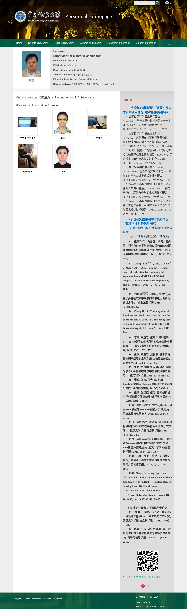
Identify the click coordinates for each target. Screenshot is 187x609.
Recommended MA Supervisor (143, 576)
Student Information (146, 43)
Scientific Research (38, 43)
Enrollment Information (118, 43)
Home (19, 43)
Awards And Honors (90, 43)
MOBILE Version (148, 597)
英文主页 (44, 97)
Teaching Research (64, 43)
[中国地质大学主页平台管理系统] (63, 22)
